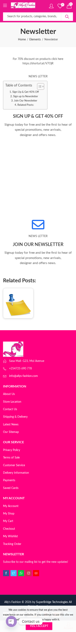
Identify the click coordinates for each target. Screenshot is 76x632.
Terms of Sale (11, 457)
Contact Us (10, 409)
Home (22, 39)
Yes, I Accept (39, 626)
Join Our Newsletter (25, 100)
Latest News (10, 424)
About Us (9, 394)
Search (67, 16)
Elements (35, 39)
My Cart (8, 521)
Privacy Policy (11, 450)
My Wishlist (10, 536)
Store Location (12, 401)
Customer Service (14, 465)
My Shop (8, 513)
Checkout (9, 528)
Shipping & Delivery (15, 416)
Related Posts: (25, 105)
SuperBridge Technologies (52, 602)
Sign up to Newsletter (25, 96)
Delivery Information (16, 472)
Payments (9, 480)
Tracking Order (12, 544)
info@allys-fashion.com (23, 376)
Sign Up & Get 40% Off (25, 92)
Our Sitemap (11, 432)
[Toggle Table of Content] (38, 86)
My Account (10, 506)
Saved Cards (10, 488)
